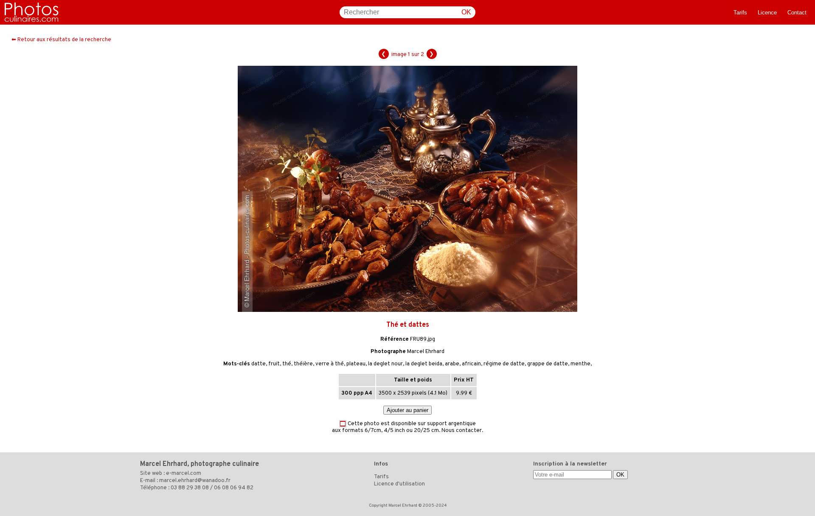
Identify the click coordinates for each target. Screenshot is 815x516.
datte (258, 364)
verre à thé (329, 364)
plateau (355, 364)
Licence (767, 12)
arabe (452, 364)
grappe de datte (547, 364)
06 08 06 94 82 (233, 488)
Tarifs (740, 12)
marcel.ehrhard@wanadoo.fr (194, 480)
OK (466, 12)
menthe (580, 364)
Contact (797, 12)
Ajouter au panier (407, 410)
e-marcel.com (183, 473)
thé (286, 364)
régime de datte (504, 364)
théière (303, 364)
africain (471, 364)
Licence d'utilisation (399, 484)
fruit (274, 364)
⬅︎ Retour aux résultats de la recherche (61, 39)
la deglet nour (385, 364)
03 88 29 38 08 (190, 488)
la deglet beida (423, 364)
